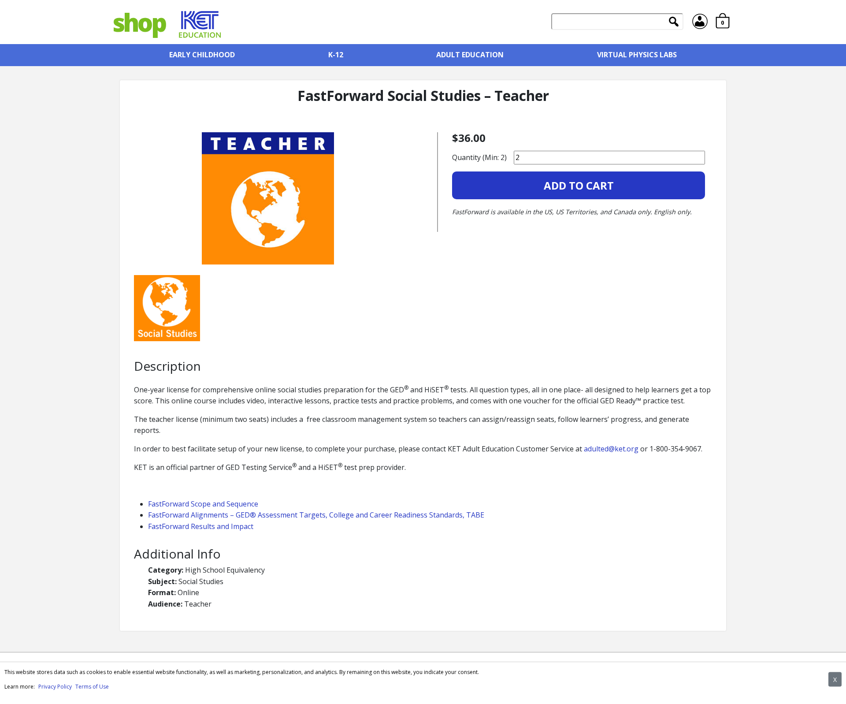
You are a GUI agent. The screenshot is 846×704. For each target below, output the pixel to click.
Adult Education (470, 55)
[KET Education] (200, 22)
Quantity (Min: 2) (479, 157)
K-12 (335, 55)
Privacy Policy (55, 686)
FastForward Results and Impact (200, 526)
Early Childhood (202, 55)
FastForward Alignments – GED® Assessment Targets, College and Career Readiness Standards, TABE (316, 515)
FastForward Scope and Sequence (203, 504)
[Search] (674, 22)
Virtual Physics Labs (637, 55)
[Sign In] (700, 22)
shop (139, 22)
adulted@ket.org (611, 449)
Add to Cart (579, 185)
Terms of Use (92, 686)
